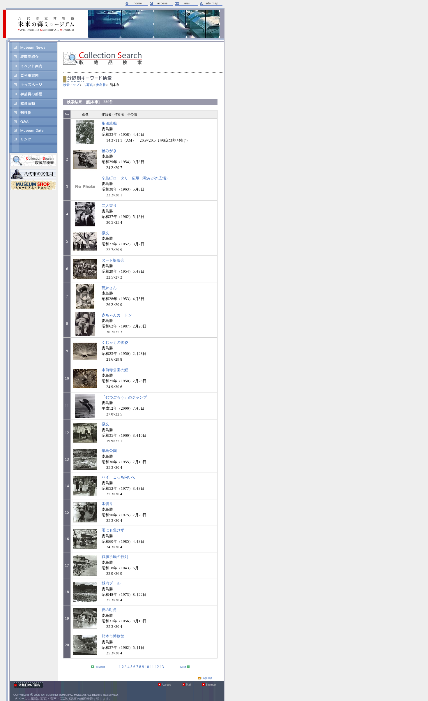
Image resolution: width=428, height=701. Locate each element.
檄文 (105, 233)
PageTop (206, 678)
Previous (100, 666)
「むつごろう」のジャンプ (124, 397)
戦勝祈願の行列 (115, 557)
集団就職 (109, 123)
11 (152, 667)
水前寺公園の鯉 (115, 370)
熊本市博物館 (113, 636)
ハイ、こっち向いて (119, 477)
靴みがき (109, 151)
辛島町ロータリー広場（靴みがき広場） (136, 178)
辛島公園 (109, 451)
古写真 (88, 85)
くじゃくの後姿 (115, 343)
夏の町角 (109, 610)
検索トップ (71, 85)
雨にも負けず (113, 530)
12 (157, 667)
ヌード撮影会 (113, 260)
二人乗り (109, 206)
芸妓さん (109, 288)
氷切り (107, 504)
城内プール (111, 583)
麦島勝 (101, 85)
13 (162, 667)
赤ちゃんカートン (117, 315)
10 (147, 667)
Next (183, 666)
